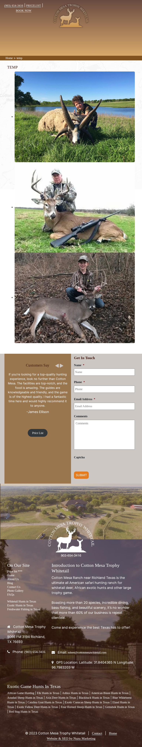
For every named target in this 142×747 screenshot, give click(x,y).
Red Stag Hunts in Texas (23, 711)
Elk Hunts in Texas (48, 693)
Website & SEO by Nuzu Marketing (71, 738)
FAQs (10, 594)
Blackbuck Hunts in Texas (94, 697)
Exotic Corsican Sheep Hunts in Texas (87, 702)
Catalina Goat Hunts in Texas (45, 702)
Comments (80, 416)
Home (9, 58)
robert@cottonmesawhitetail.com (87, 652)
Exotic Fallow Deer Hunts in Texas (37, 707)
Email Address (84, 399)
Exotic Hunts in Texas (20, 605)
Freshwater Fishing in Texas (23, 609)
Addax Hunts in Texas (75, 693)
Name (79, 365)
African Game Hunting (20, 693)
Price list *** (14, 571)
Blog (10, 583)
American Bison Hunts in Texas (110, 693)
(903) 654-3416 (13, 5)
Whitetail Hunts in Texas (21, 601)
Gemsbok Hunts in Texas (120, 707)
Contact (97, 733)
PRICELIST (33, 5)
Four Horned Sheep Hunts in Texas (81, 707)
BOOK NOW (23, 10)
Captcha (79, 457)
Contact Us (13, 587)
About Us (13, 579)
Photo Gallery (15, 590)
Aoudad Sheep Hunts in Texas (25, 697)
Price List (37, 433)
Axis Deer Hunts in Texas (61, 697)
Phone (79, 382)
